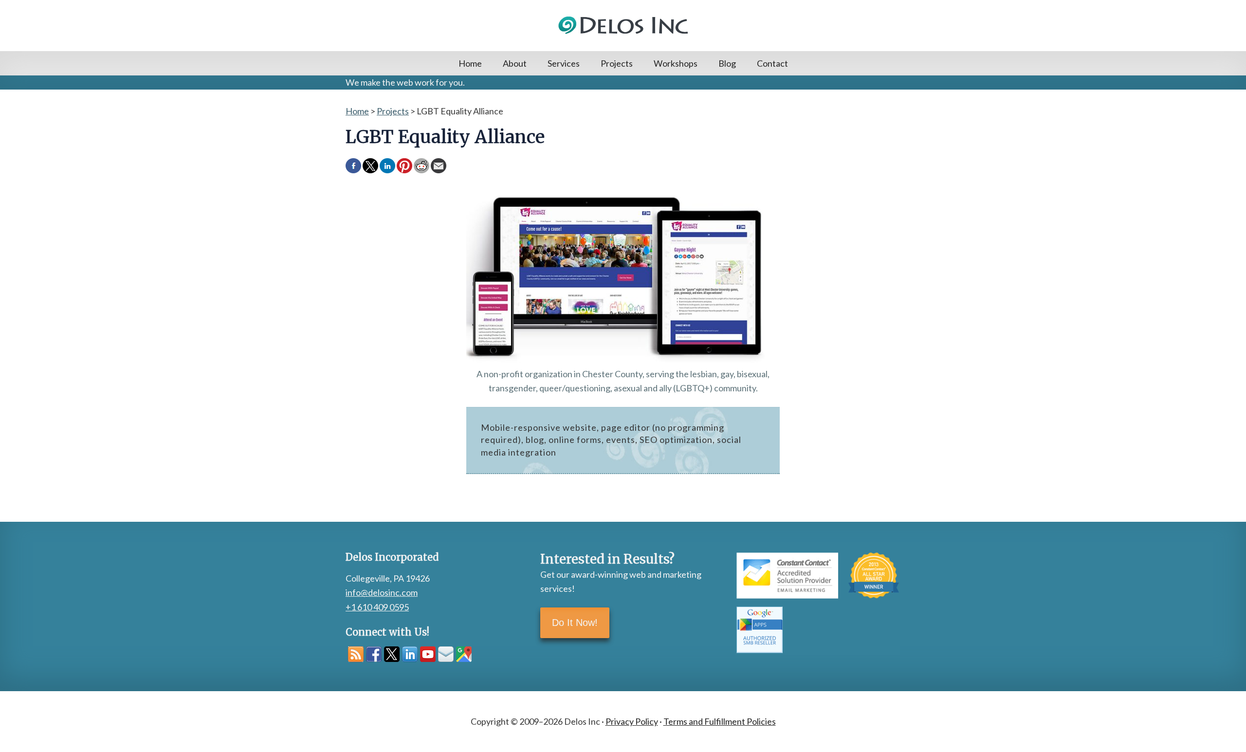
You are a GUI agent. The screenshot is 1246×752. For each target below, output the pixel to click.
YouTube (428, 654)
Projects (617, 63)
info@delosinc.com (382, 592)
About (515, 63)
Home (470, 63)
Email (446, 654)
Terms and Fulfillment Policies (719, 721)
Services (564, 63)
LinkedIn (410, 654)
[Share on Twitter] (370, 166)
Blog (727, 63)
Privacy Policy (631, 721)
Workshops (675, 63)
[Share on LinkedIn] (387, 166)
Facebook (374, 654)
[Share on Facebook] (353, 166)
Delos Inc (623, 25)
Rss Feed (356, 654)
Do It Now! (575, 622)
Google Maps (464, 654)
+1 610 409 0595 (377, 607)
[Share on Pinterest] (404, 166)
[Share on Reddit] (421, 166)
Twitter (392, 654)
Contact (772, 63)
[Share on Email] (438, 166)
